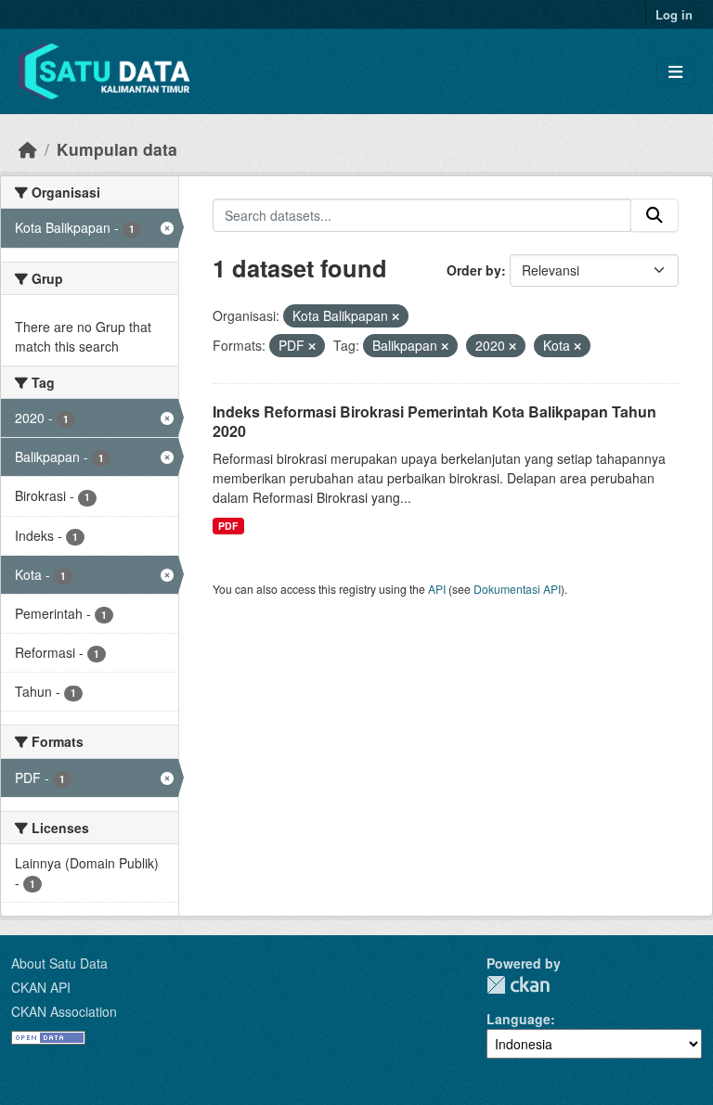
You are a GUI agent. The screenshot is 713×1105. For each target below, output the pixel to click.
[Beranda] (28, 149)
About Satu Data (59, 963)
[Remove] (395, 316)
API (437, 589)
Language (518, 1018)
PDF (228, 526)
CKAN (518, 985)
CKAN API (41, 987)
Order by (474, 270)
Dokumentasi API (517, 589)
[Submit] (654, 215)
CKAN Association (64, 1011)
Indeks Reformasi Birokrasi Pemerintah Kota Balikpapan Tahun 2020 (434, 421)
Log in (674, 14)
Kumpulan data (117, 149)
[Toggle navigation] (675, 71)
